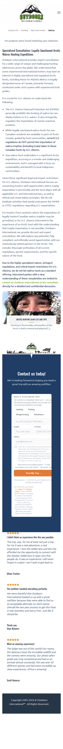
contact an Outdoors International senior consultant (30, 282)
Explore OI (13, 30)
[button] (59, 12)
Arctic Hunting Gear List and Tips (31, 319)
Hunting (24, 30)
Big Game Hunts (38, 30)
